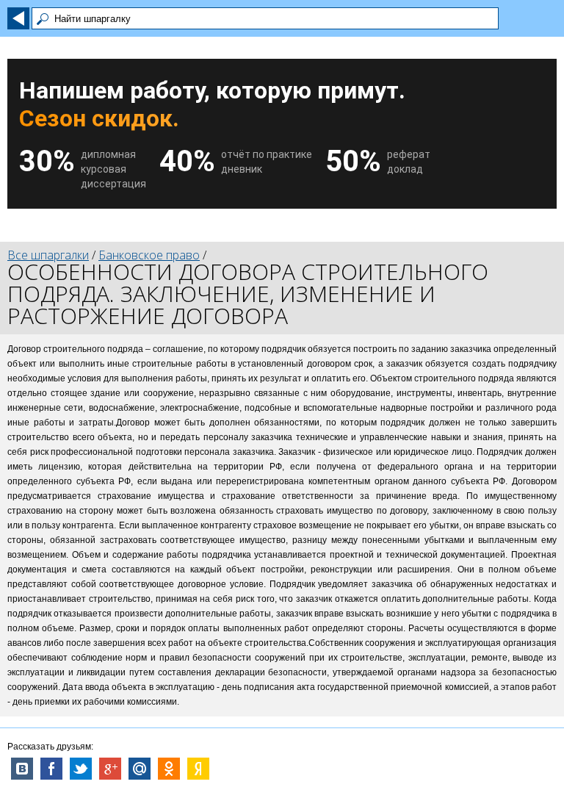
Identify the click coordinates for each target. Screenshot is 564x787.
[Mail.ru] (140, 769)
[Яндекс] (198, 769)
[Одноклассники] (169, 769)
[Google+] (110, 769)
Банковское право (149, 255)
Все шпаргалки (48, 255)
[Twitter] (81, 769)
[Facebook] (51, 769)
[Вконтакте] (22, 769)
